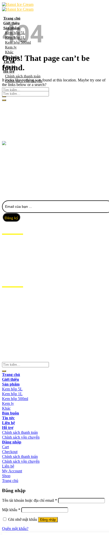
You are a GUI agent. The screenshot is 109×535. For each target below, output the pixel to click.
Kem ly (8, 403)
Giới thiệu (12, 248)
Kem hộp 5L (12, 389)
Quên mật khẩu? (15, 528)
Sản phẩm (12, 253)
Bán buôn (12, 258)
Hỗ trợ (9, 272)
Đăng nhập (48, 520)
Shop (6, 476)
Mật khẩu (11, 510)
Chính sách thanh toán (20, 432)
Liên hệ (9, 267)
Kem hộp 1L (12, 394)
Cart (5, 447)
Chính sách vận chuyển (21, 437)
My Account (12, 471)
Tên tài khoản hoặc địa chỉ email (29, 500)
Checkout (9, 452)
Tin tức (9, 263)
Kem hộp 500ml (15, 398)
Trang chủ (11, 18)
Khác (9, 52)
